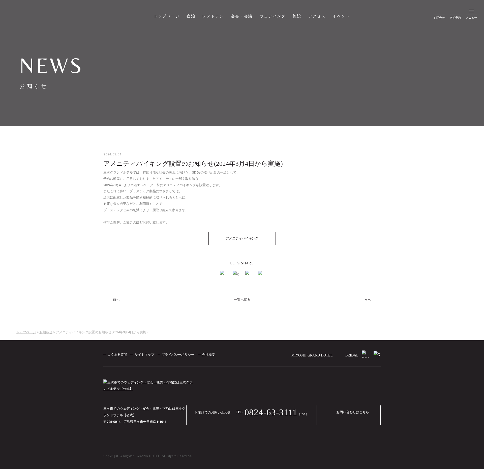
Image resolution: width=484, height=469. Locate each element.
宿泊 (191, 16)
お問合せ (439, 17)
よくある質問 (117, 354)
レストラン (213, 16)
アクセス (317, 16)
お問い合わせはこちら (352, 412)
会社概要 (209, 354)
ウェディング (273, 16)
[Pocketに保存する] (261, 274)
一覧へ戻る (242, 299)
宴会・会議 (242, 16)
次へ (368, 299)
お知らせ (45, 332)
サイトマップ (144, 354)
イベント (341, 16)
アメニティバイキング (242, 238)
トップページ (167, 16)
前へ (115, 299)
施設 (297, 16)
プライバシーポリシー (178, 354)
